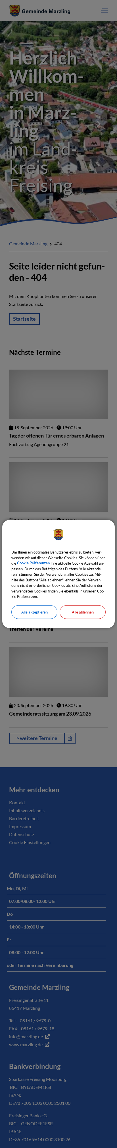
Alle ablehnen (83, 612)
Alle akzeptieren (34, 612)
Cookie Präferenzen (33, 563)
